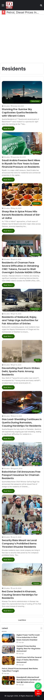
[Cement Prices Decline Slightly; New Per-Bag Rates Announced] (8, 649)
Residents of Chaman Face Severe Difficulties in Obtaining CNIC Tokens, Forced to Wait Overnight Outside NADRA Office (21, 267)
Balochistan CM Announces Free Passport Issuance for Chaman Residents (21, 475)
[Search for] (41, 6)
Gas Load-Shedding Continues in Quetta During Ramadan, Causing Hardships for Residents (22, 422)
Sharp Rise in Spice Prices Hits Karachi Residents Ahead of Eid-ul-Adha (21, 215)
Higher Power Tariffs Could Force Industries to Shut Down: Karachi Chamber (28, 637)
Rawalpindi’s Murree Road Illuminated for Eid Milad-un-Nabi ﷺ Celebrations (29, 679)
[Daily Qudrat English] (9, 5)
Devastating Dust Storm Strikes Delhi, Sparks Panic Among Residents (21, 371)
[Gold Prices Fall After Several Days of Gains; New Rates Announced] (8, 660)
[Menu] (3, 6)
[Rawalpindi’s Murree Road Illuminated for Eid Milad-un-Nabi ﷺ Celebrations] (8, 680)
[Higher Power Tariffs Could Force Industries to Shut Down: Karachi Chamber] (8, 638)
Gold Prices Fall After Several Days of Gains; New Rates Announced (29, 659)
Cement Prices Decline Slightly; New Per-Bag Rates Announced (28, 648)
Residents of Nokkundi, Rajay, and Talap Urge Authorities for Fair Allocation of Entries (20, 320)
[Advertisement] (22, 39)
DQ (38, 696)
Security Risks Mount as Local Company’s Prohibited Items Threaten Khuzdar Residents (19, 543)
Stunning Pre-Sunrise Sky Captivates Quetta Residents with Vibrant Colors (19, 112)
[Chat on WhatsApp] (38, 686)
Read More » (8, 128)
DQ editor (7, 106)
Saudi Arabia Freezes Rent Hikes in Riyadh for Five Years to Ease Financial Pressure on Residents (21, 163)
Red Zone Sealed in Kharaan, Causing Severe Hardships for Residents (20, 595)
